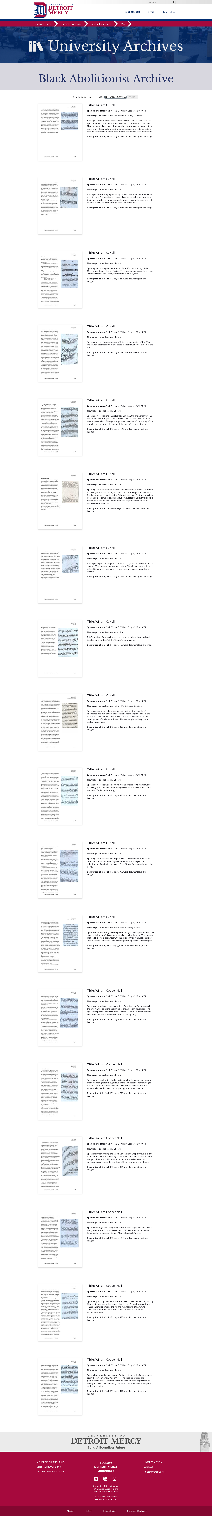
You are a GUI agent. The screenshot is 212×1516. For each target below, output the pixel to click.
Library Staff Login (155, 1471)
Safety (89, 1511)
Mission (70, 1511)
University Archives (71, 23)
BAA (122, 23)
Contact (148, 1467)
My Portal (169, 12)
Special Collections (101, 23)
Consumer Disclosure (137, 1511)
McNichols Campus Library (51, 1462)
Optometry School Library (51, 1471)
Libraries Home (42, 23)
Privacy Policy (109, 1511)
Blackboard (132, 12)
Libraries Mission (153, 1462)
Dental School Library (49, 1467)
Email (151, 12)
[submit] (175, 2)
